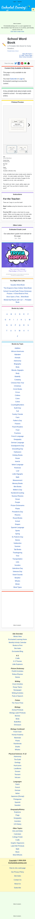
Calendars (17, 834)
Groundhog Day (17, 449)
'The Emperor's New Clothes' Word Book (18, 288)
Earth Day (17, 408)
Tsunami (17, 774)
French (17, 787)
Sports (17, 530)
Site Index (17, 648)
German (17, 790)
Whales (17, 581)
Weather (17, 578)
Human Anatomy (17, 734)
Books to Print (17, 645)
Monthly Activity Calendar (17, 642)
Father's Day (17, 420)
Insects (17, 461)
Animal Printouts (17, 710)
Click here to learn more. (17, 31)
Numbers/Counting (17, 493)
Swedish (17, 805)
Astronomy (17, 361)
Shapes (17, 524)
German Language (17, 442)
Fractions (17, 433)
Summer (17, 546)
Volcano (17, 777)
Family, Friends (17, 414)
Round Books (17, 518)
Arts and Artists (17, 831)
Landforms (17, 768)
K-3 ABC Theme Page (25, 55)
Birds (17, 367)
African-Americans (17, 351)
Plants (17, 508)
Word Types (17, 587)
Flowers (17, 424)
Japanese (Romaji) (17, 796)
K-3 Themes (17, 661)
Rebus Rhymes (17, 674)
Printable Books (10, 51)
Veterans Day (17, 571)
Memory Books (17, 483)
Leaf (17, 471)
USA (17, 562)
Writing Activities (17, 693)
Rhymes (17, 515)
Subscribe (13, 79)
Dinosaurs (17, 725)
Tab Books (17, 549)
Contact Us (17, 880)
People (17, 502)
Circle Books (17, 389)
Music (17, 852)
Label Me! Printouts (17, 846)
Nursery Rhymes (17, 496)
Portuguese (17, 799)
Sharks (17, 746)
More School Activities (25, 57)
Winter (17, 584)
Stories (17, 540)
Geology (17, 762)
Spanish (17, 802)
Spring (17, 534)
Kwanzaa (17, 468)
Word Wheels (17, 855)
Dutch (17, 784)
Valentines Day (17, 568)
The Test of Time (17, 703)
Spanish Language (17, 527)
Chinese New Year (17, 383)
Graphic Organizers (17, 843)
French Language (17, 436)
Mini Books (17, 486)
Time (17, 556)
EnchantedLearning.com (17, 863)
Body (17, 373)
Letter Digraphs (17, 474)
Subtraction (17, 543)
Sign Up (19, 1)
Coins (17, 398)
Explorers (17, 812)
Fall (17, 411)
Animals (17, 357)
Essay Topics (17, 687)
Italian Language (17, 464)
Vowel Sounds (18, 574)
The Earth (17, 759)
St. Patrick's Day (17, 537)
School (16, 51)
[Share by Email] (25, 63)
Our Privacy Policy (17, 872)
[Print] (28, 63)
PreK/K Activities (17, 671)
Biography (17, 364)
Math (17, 477)
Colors (17, 401)
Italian (17, 793)
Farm (17, 417)
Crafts (17, 658)
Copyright (13, 860)
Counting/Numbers (17, 405)
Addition (17, 348)
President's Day (17, 512)
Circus (17, 392)
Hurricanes (17, 765)
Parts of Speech (17, 696)
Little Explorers (17, 664)
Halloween (17, 452)
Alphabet (17, 354)
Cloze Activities (17, 684)
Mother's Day (17, 490)
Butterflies (17, 722)
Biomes (17, 716)
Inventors (17, 821)
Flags (17, 815)
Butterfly (17, 376)
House (17, 458)
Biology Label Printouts (18, 713)
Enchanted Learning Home (17, 639)
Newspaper (17, 690)
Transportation (17, 559)
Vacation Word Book (17, 285)
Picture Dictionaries (17, 505)
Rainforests (17, 743)
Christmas (17, 386)
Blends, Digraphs (18, 370)
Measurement (17, 480)
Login (14, 1)
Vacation (17, 565)
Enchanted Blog (17, 651)
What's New (17, 636)
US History (17, 824)
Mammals (17, 738)
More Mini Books (27, 54)
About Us (17, 884)
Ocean (17, 499)
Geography (17, 439)
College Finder (17, 837)
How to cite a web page (17, 868)
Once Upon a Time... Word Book (17, 297)
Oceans (17, 771)
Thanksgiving (17, 552)
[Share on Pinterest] (22, 63)
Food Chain (17, 732)
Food (17, 430)
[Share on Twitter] (15, 63)
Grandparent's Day (17, 446)
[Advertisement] (17, 18)
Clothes (17, 395)
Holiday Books (17, 455)
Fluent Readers (17, 427)
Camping (17, 379)
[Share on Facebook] (19, 63)
